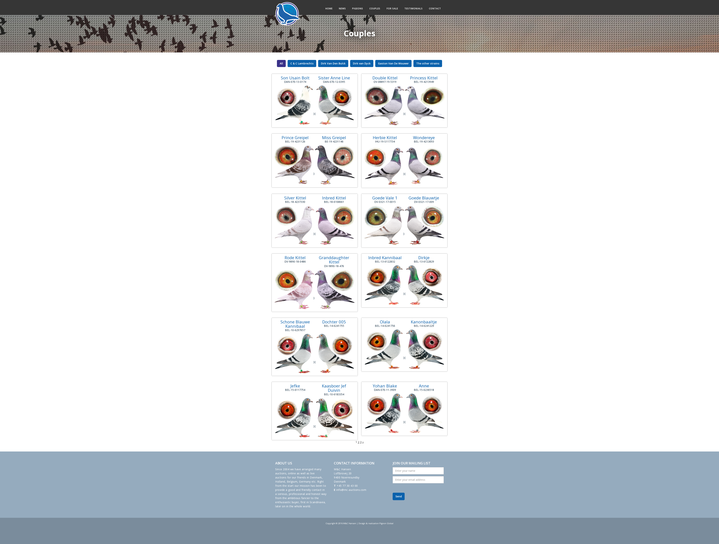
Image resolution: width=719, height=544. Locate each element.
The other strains (427, 63)
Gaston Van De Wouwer (393, 63)
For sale (392, 8)
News (342, 8)
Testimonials (413, 8)
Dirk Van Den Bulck (333, 63)
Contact (435, 8)
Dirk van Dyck (362, 63)
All (281, 63)
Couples (374, 8)
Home (329, 8)
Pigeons (357, 8)
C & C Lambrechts (301, 63)
